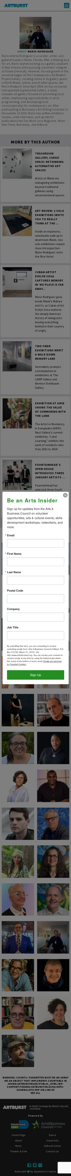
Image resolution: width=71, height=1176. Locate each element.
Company (13, 609)
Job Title (12, 627)
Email (10, 535)
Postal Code (15, 590)
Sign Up (35, 675)
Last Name (14, 572)
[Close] (65, 495)
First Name (14, 553)
